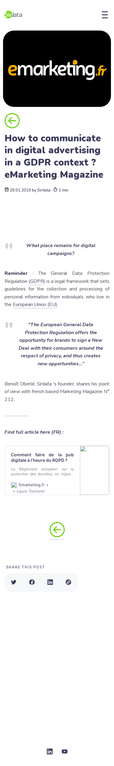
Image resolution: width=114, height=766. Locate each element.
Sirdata (43, 190)
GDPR (37, 281)
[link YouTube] (64, 752)
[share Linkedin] (50, 582)
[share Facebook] (32, 582)
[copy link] (68, 582)
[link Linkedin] (50, 752)
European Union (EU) (35, 304)
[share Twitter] (14, 582)
